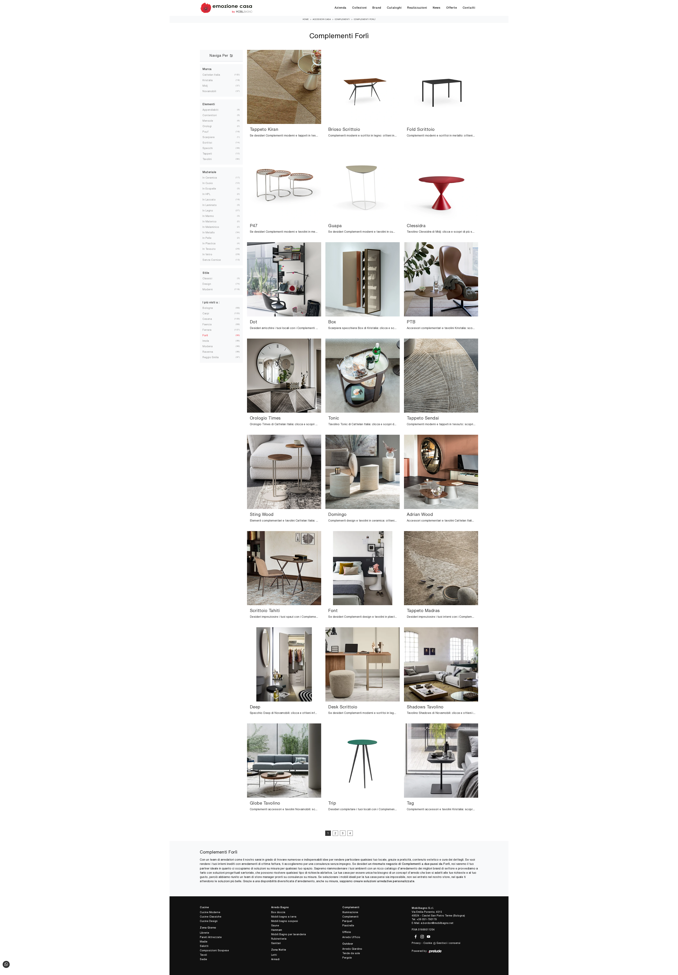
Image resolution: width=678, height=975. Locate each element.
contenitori (212, 115)
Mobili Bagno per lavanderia (288, 934)
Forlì (208, 335)
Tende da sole (351, 953)
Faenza (210, 324)
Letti (274, 954)
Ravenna (211, 351)
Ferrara (210, 329)
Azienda (341, 8)
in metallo (211, 232)
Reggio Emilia (213, 357)
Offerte (451, 8)
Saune (275, 925)
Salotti (204, 946)
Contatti (469, 8)
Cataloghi (394, 8)
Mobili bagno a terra (283, 916)
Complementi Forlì (365, 19)
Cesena (210, 319)
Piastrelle (348, 925)
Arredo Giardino (352, 948)
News (437, 8)
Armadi (275, 959)
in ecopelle (212, 188)
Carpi (209, 313)
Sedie (203, 959)
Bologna (211, 308)
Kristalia (210, 80)
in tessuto (212, 249)
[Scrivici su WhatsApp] (6, 964)
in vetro (210, 254)
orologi (210, 126)
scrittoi (210, 142)
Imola (209, 340)
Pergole (347, 957)
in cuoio (210, 183)
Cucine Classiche (210, 916)
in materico (212, 221)
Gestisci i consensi (448, 943)
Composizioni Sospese (214, 950)
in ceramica (213, 177)
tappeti (210, 153)
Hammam (276, 930)
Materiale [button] (209, 172)
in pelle (210, 238)
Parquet (347, 921)
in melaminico (214, 227)
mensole (211, 120)
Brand (376, 8)
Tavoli (203, 954)
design (210, 284)
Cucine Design (209, 921)
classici (210, 278)
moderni (210, 289)
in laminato (212, 205)
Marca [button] (207, 69)
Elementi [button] (209, 104)
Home (306, 19)
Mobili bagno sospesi (284, 921)
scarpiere (211, 137)
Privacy (416, 943)
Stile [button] (206, 273)
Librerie (204, 932)
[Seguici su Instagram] (421, 936)
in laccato (212, 199)
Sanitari (276, 943)
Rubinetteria (279, 938)
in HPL (209, 194)
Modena (210, 346)
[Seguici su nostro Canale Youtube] (427, 936)
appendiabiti (213, 109)
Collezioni (359, 8)
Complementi (342, 19)
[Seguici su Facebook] (415, 936)
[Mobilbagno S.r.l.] (226, 8)
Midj (208, 85)
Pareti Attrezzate (211, 937)
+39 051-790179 (427, 919)
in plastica (212, 243)
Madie (203, 941)
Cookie (427, 943)
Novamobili (212, 91)
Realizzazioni (417, 8)
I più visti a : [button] (211, 302)
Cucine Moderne (210, 912)
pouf (208, 131)
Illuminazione (350, 912)
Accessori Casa (322, 19)
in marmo (211, 216)
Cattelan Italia (214, 74)
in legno (211, 210)
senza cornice (215, 259)
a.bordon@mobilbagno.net (437, 923)
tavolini (210, 159)
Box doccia (278, 912)
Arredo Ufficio (351, 937)
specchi (210, 148)
